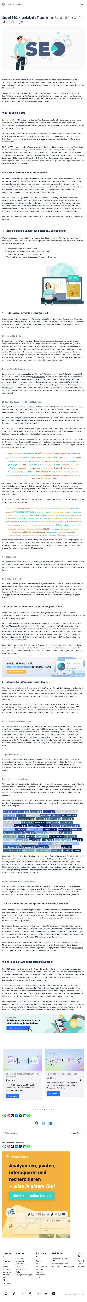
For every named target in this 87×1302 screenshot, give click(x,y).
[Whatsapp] (29, 1115)
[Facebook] (4, 1115)
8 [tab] (49, 1109)
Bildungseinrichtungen (24, 1275)
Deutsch (81, 1261)
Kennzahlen (40, 1275)
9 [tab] (51, 1109)
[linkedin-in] (22, 1293)
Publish (5, 1267)
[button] (6, 1080)
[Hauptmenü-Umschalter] (82, 4)
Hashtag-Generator (46, 800)
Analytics (6, 1261)
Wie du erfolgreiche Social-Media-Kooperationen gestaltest (61, 1075)
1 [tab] (33, 1109)
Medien (18, 1272)
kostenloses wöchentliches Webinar (60, 1007)
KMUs (18, 1267)
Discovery (6, 1269)
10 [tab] (54, 1109)
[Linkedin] (25, 1115)
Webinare (39, 1269)
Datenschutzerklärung (60, 1264)
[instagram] (6, 1293)
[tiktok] (14, 1293)
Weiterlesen (12, 1093)
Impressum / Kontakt (60, 1258)
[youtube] (54, 1293)
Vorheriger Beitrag (10, 1133)
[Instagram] (8, 1115)
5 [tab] (42, 1109)
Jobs (38, 1277)
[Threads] (12, 1115)
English (80, 1264)
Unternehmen (20, 1264)
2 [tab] (35, 1109)
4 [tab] (40, 1109)
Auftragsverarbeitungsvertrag (63, 1267)
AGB (53, 1261)
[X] (20, 1115)
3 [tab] (38, 1109)
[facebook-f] (30, 1293)
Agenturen (19, 1258)
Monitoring (7, 1272)
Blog (38, 1264)
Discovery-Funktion (25, 565)
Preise (38, 1261)
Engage (5, 1264)
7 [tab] (47, 1109)
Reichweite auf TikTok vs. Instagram (21, 1074)
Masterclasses (41, 1267)
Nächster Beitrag (77, 1133)
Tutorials (39, 1272)
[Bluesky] (16, 1115)
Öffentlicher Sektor (23, 1269)
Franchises (20, 1261)
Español (81, 1267)
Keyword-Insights (38, 377)
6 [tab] (45, 1109)
